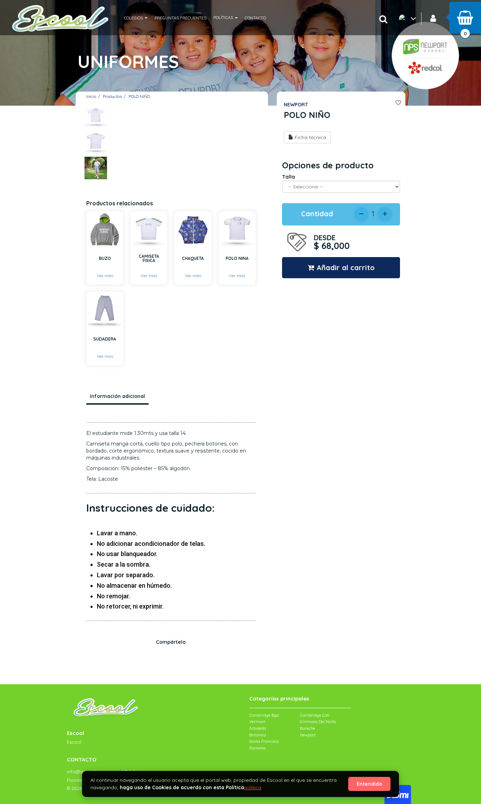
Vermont (257, 721)
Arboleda (257, 728)
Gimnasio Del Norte (318, 721)
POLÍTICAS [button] (223, 17)
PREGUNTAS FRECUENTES (180, 17)
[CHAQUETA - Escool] (193, 230)
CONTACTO (255, 17)
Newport (308, 735)
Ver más (105, 275)
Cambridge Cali (314, 715)
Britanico (257, 735)
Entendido (369, 784)
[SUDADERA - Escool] (104, 310)
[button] (136, 17)
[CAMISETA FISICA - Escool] (148, 230)
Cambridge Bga (264, 715)
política (252, 787)
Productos (112, 96)
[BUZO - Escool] (104, 230)
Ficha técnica (309, 137)
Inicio (91, 96)
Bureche (307, 728)
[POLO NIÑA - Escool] (237, 230)
